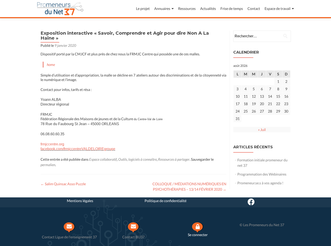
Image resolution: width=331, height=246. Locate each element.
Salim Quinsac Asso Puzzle (63, 184)
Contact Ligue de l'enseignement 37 (69, 237)
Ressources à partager (174, 159)
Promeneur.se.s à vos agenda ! (260, 183)
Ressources (187, 8)
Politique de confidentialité (165, 201)
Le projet (143, 8)
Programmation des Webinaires (261, 174)
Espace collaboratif (103, 159)
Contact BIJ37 (133, 237)
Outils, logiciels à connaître (137, 159)
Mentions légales (80, 201)
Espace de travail (277, 8)
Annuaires (162, 8)
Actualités (208, 8)
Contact (253, 8)
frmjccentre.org (52, 144)
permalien (48, 164)
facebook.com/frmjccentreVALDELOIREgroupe (78, 149)
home (51, 64)
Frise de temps (231, 8)
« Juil (262, 129)
